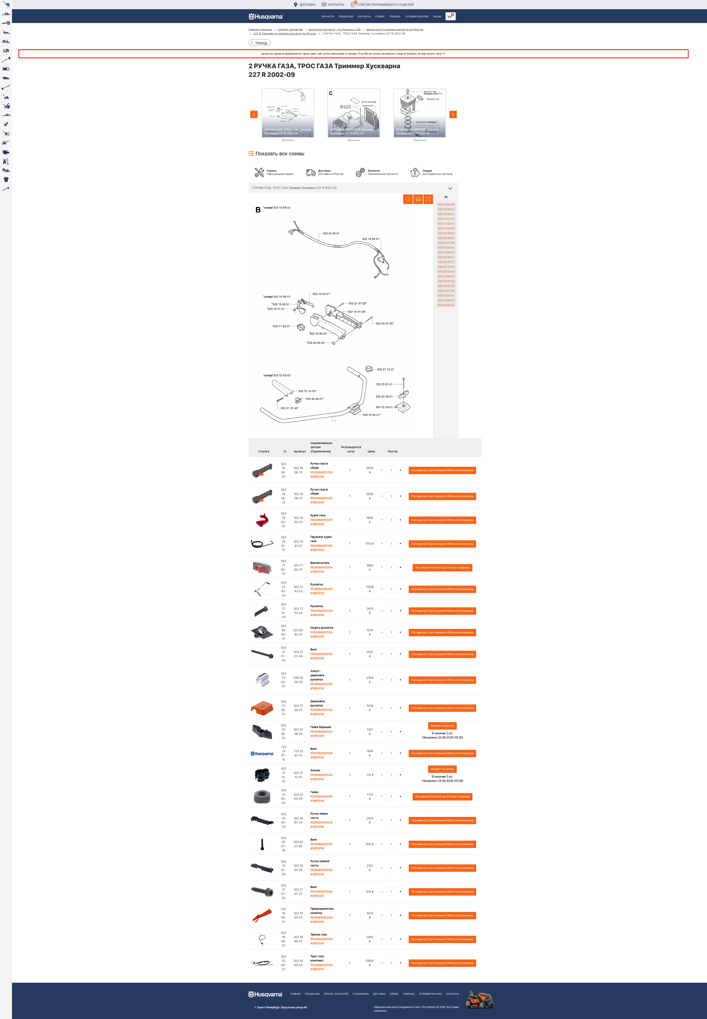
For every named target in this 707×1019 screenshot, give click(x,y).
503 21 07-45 (446, 243)
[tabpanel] (287, 115)
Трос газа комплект (317, 958)
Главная (295, 994)
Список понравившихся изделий (384, 3)
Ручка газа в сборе (319, 465)
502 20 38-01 (446, 257)
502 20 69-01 (446, 305)
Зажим (315, 770)
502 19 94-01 (446, 295)
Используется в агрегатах (321, 474)
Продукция (346, 16)
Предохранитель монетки (322, 911)
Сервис (380, 16)
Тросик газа (318, 934)
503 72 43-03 (446, 228)
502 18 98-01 (446, 300)
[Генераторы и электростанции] (6, 133)
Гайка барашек (320, 727)
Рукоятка (316, 584)
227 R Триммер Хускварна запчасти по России (285, 34)
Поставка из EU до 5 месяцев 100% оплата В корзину (442, 470)
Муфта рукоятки (321, 628)
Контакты (336, 4)
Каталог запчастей (290, 30)
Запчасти (327, 16)
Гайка (314, 792)
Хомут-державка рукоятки (317, 675)
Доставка (307, 4)
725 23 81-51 (446, 262)
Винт (313, 649)
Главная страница (260, 30)
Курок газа (317, 515)
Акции (437, 16)
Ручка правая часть (319, 863)
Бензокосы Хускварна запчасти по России (394, 30)
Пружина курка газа (321, 539)
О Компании (361, 994)
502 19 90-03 (446, 276)
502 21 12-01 (446, 266)
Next (453, 114)
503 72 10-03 (446, 233)
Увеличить (288, 140)
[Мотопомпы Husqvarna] (6, 152)
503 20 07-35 (446, 281)
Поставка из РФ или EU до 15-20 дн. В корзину (442, 568)
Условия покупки (416, 16)
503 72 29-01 (446, 252)
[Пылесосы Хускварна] (6, 161)
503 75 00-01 (446, 247)
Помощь (395, 16)
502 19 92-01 (446, 214)
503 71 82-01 (446, 223)
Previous (254, 114)
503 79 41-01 (446, 219)
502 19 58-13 (446, 209)
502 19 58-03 (446, 204)
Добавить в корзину (442, 726)
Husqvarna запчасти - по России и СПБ (335, 30)
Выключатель (319, 563)
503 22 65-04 (446, 271)
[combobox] (353, 188)
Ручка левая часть (319, 816)
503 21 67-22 (446, 290)
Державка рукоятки (317, 703)
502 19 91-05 (446, 286)
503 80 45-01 (446, 238)
